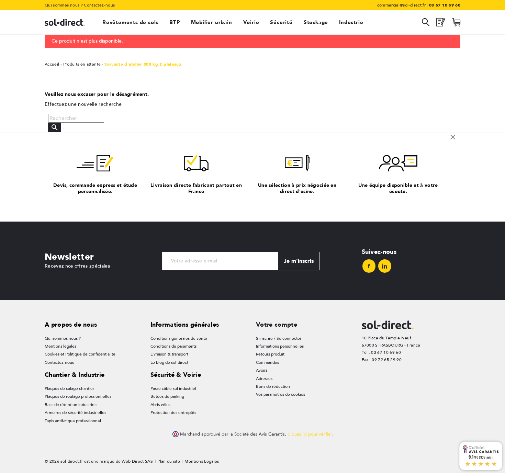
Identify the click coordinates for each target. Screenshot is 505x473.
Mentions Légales (201, 461)
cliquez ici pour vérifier (310, 434)
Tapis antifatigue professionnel (73, 420)
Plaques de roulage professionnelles (78, 396)
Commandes (267, 362)
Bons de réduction (273, 386)
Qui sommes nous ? (64, 5)
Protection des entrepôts (173, 412)
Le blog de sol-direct (169, 362)
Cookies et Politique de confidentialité (80, 354)
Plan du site (168, 461)
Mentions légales (60, 346)
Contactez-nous (99, 5)
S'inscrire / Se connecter (278, 338)
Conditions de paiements (173, 346)
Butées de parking (167, 396)
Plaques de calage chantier (69, 388)
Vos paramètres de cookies (280, 394)
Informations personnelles (280, 346)
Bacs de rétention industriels (71, 404)
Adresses (264, 378)
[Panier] (456, 24)
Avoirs (261, 370)
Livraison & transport (169, 354)
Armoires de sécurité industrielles (75, 412)
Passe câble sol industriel (173, 388)
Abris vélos (160, 404)
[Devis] (440, 24)
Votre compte (276, 324)
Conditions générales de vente (178, 338)
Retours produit (270, 354)
